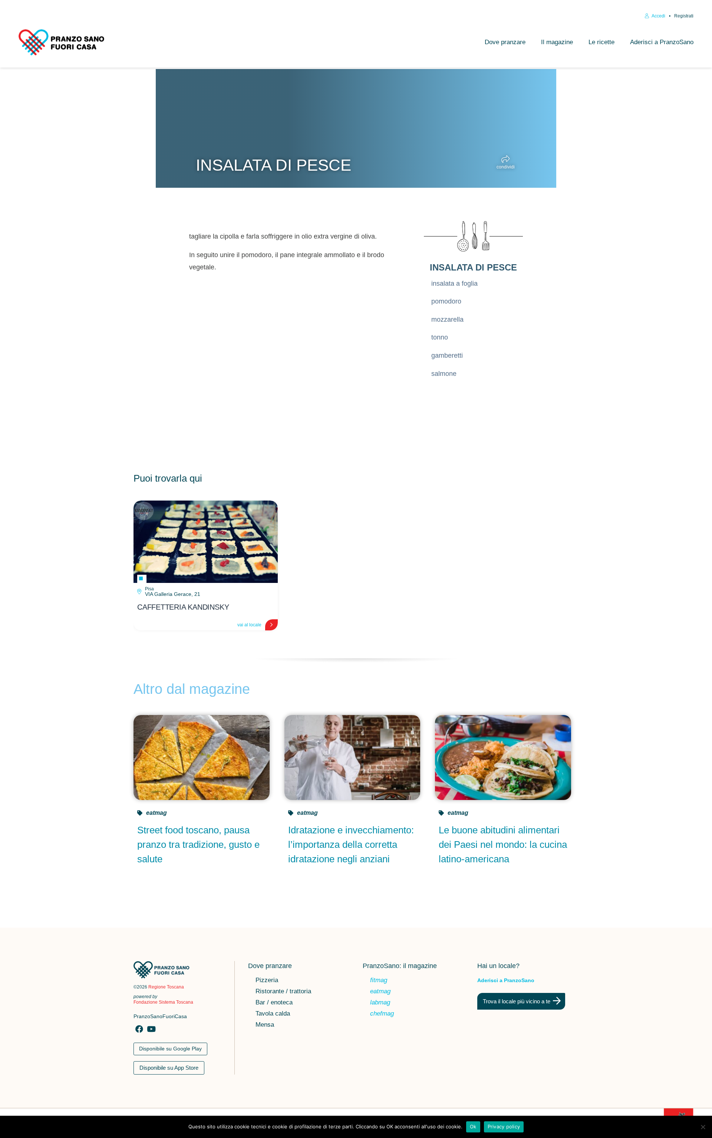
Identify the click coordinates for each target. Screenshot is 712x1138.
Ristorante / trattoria (283, 992)
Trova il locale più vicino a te (516, 1001)
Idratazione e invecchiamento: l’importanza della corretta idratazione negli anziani (351, 844)
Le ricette (601, 42)
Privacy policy (504, 1126)
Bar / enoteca (274, 1003)
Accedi (658, 16)
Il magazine (557, 42)
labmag (380, 1003)
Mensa (265, 1025)
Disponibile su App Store (168, 1068)
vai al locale (249, 624)
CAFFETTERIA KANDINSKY (183, 607)
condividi (506, 166)
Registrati (683, 16)
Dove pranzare (505, 42)
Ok (473, 1126)
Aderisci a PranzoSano (661, 42)
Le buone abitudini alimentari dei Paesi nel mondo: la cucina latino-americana (503, 844)
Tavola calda (273, 1014)
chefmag (382, 1014)
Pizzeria (267, 981)
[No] (702, 1127)
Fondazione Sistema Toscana (163, 1002)
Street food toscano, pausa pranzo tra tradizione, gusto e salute (198, 844)
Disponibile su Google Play (170, 1049)
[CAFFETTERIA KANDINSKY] (206, 542)
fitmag (378, 981)
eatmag (156, 813)
